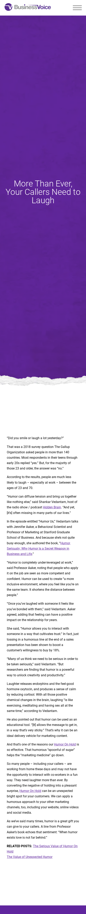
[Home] (27, 8)
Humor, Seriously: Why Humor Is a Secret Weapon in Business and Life (38, 548)
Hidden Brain (52, 507)
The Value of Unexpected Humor (29, 857)
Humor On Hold (65, 744)
